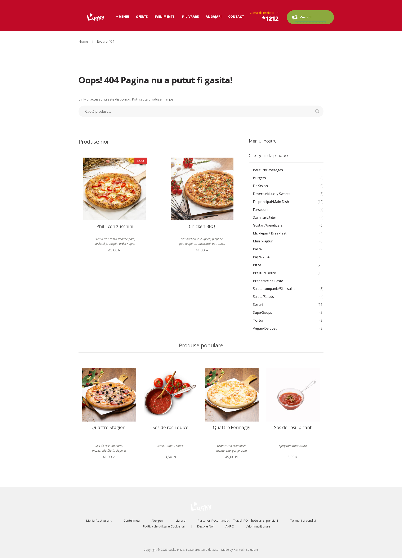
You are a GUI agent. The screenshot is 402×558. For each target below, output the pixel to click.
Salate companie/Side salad (274, 288)
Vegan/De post (265, 328)
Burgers (259, 178)
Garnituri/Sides (265, 217)
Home (83, 41)
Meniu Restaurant (99, 520)
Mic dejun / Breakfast (269, 233)
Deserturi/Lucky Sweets (271, 193)
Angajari (214, 16)
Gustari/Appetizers (268, 225)
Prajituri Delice (264, 273)
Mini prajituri (263, 241)
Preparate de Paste (268, 281)
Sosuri (258, 304)
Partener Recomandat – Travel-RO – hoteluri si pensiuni (237, 520)
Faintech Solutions (246, 550)
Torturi (258, 320)
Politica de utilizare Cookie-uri (164, 526)
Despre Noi (205, 526)
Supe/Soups (262, 312)
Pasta (257, 249)
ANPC (229, 526)
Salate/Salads (263, 296)
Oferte (142, 16)
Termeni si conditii (303, 520)
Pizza (257, 265)
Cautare (319, 111)
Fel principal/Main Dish (271, 201)
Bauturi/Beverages (268, 170)
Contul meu (132, 520)
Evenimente (164, 16)
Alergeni (157, 520)
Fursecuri (260, 209)
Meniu (124, 16)
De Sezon (260, 185)
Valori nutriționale (258, 526)
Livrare (192, 16)
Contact (236, 16)
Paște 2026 (261, 257)
